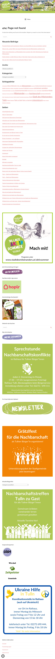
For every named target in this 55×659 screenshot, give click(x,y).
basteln (4, 88)
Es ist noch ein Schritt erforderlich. (11, 135)
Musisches (27, 93)
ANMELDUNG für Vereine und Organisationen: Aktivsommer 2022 (19, 123)
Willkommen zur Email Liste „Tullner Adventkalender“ (16, 201)
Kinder (50, 90)
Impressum (5, 153)
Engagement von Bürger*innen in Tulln (12, 132)
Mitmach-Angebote (7, 162)
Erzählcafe (26, 88)
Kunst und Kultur (10, 93)
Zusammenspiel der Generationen (11, 204)
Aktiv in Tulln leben (7, 114)
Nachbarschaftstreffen (45, 93)
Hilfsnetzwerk (30, 90)
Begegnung (8, 88)
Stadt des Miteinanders (42, 97)
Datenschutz (5, 652)
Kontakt (4, 159)
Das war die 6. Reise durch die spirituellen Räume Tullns (17, 59)
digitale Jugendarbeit (14, 88)
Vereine (47, 100)
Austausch (49, 85)
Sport (30, 97)
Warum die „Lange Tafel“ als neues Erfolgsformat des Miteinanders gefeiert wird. (23, 49)
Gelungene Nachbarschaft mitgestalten (12, 141)
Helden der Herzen (7, 150)
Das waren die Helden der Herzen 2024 (12, 126)
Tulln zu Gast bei (27, 100)
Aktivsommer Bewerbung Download (11, 117)
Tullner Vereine (10, 100)
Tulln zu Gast (18, 100)
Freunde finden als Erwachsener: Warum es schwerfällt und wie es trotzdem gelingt (24, 46)
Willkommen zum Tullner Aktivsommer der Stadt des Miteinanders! (20, 198)
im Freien (34, 90)
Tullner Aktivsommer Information (11, 180)
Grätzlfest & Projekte (7, 144)
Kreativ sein (4, 93)
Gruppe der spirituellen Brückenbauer (12, 147)
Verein (44, 100)
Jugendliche (45, 90)
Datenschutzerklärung (8, 129)
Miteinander (19, 93)
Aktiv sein (19, 86)
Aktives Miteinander (12, 86)
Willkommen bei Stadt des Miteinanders (13, 195)
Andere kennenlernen (41, 86)
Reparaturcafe (7, 97)
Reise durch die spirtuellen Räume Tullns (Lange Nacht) (17, 171)
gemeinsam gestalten (41, 88)
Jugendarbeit (38, 90)
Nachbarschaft (34, 93)
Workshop (4, 102)
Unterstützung (37, 100)
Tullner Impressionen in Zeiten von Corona (13, 183)
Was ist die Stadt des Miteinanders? (11, 192)
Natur (3, 97)
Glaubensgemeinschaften (21, 90)
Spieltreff (18, 97)
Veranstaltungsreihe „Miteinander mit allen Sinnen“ (15, 189)
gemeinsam (31, 88)
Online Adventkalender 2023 (9, 168)
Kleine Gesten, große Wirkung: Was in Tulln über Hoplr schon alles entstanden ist (23, 57)
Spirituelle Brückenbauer (24, 97)
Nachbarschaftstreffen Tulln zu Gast (11, 165)
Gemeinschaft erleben (6, 90)
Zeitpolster (8, 102)
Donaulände (21, 88)
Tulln (4, 100)
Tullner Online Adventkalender (10, 186)
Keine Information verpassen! (10, 156)
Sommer (11, 97)
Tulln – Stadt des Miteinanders (10, 174)
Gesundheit (13, 90)
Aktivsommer (26, 86)
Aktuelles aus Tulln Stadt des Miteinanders (13, 120)
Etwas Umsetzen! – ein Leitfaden (11, 138)
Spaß (15, 97)
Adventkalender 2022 (8, 111)
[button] (3, 656)
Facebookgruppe (6, 646)
